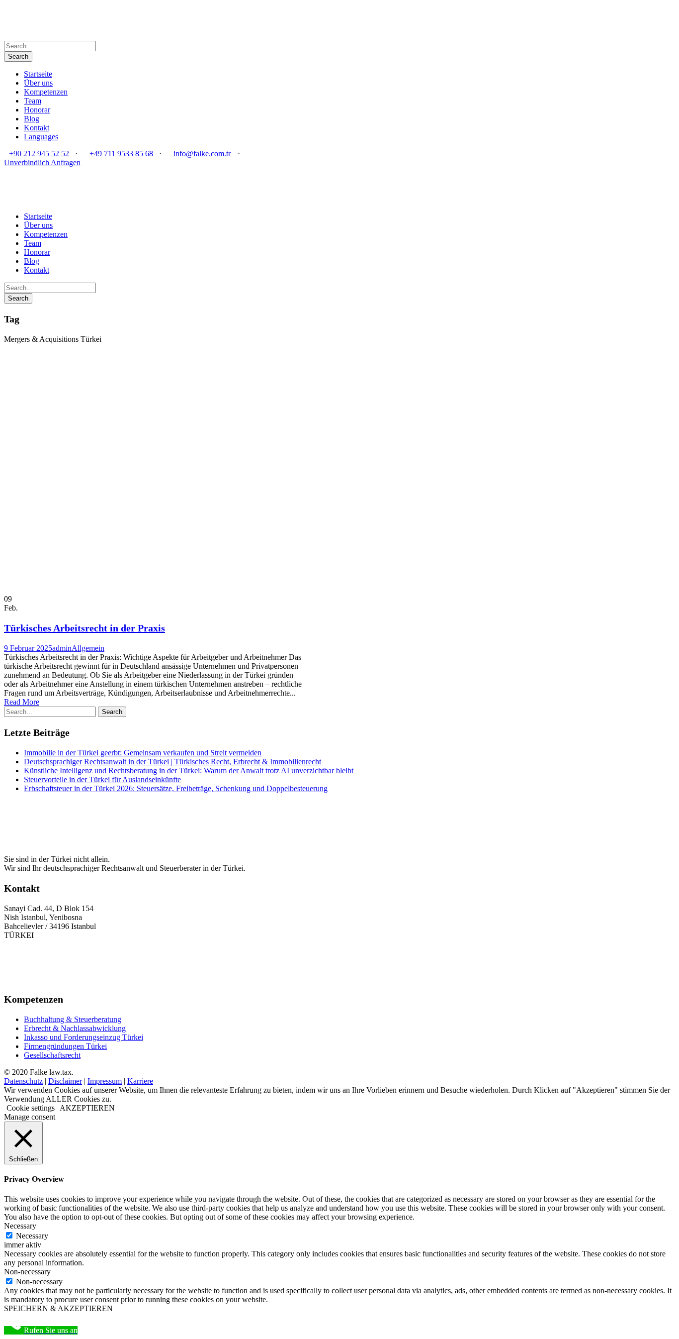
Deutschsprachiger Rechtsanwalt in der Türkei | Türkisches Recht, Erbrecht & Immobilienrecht (172, 761)
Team (32, 101)
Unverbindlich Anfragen (42, 162)
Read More (21, 702)
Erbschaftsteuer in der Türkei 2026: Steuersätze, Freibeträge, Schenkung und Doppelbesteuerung (176, 788)
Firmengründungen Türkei (65, 1046)
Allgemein (88, 648)
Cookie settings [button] (30, 1108)
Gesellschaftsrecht (52, 1055)
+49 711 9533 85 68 (121, 153)
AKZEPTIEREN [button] (87, 1108)
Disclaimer (65, 1081)
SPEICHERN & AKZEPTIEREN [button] (58, 1308)
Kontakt (36, 127)
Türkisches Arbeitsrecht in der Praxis (84, 627)
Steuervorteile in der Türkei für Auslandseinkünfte (102, 779)
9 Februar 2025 (28, 648)
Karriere (140, 1081)
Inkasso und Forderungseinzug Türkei (83, 1037)
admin (62, 648)
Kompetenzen (46, 92)
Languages (41, 136)
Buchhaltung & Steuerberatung (72, 1019)
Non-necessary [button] (27, 1271)
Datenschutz (23, 1081)
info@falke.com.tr (202, 153)
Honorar (37, 109)
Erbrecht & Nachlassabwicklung (75, 1028)
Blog (31, 118)
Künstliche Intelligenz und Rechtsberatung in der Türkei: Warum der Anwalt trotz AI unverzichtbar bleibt (188, 770)
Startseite (38, 74)
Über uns (38, 83)
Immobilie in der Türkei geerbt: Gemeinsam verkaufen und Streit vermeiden (142, 752)
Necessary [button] (20, 1226)
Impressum (104, 1081)
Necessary (32, 1236)
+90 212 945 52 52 (39, 153)
